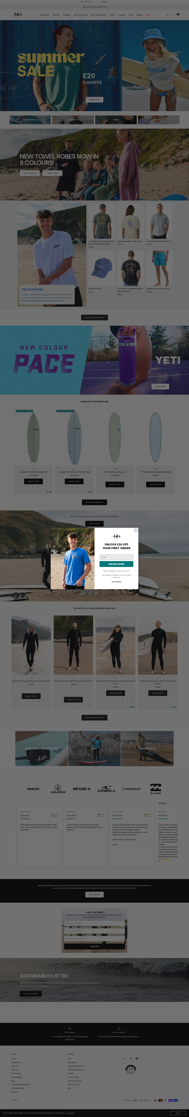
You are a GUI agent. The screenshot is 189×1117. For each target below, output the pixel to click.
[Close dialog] (135, 530)
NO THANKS (116, 581)
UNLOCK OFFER (116, 564)
